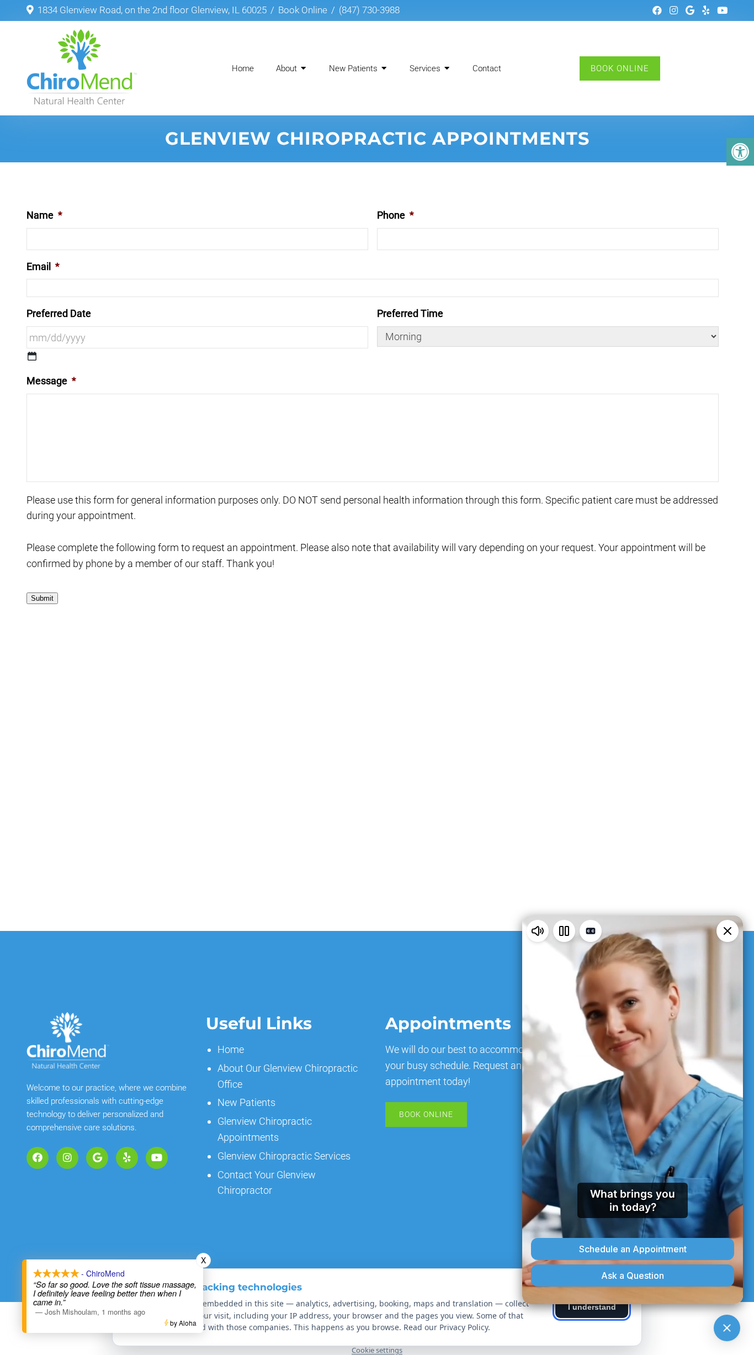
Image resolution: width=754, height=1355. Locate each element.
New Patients (353, 68)
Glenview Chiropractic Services (284, 1156)
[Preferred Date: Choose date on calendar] (32, 356)
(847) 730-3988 (369, 9)
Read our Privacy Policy (445, 1327)
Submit (42, 598)
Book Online (302, 9)
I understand (592, 1307)
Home (243, 68)
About (286, 68)
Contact (486, 68)
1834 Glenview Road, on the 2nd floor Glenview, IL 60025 (152, 9)
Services (425, 68)
